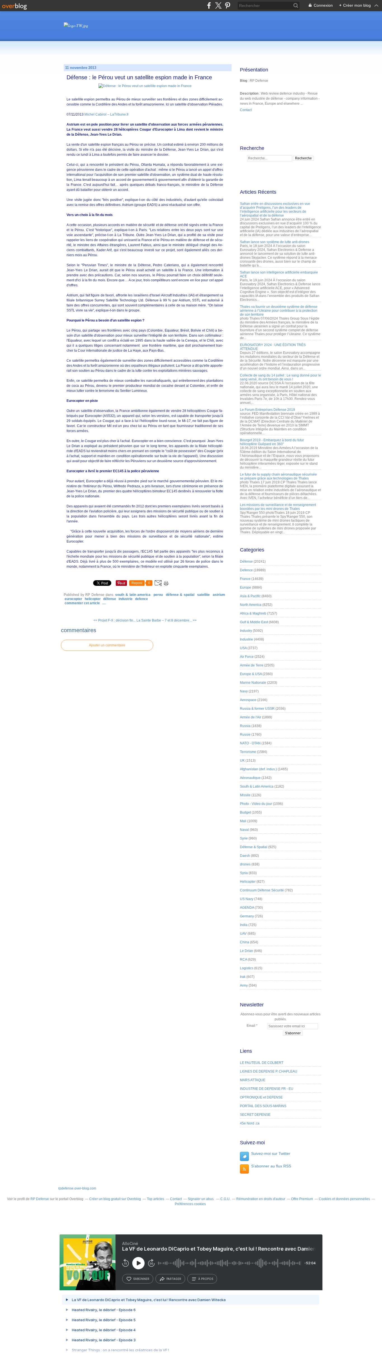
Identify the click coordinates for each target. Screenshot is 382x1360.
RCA (243, 959)
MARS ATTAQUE (252, 1080)
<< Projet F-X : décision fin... (114, 620)
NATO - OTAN (250, 743)
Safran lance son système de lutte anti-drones (274, 242)
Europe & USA (251, 674)
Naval (244, 830)
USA (243, 648)
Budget (245, 812)
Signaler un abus (201, 1199)
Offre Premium (302, 1199)
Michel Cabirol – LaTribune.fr (106, 114)
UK (242, 760)
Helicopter (93, 599)
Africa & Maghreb (253, 613)
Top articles (155, 1199)
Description (249, 93)
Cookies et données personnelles (344, 1199)
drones (245, 864)
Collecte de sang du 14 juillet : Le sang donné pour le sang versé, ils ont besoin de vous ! (280, 377)
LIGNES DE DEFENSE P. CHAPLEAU (268, 1071)
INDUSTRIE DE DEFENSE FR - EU (266, 1089)
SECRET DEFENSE (255, 1115)
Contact (246, 110)
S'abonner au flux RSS (271, 1166)
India (243, 925)
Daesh (245, 856)
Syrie (244, 838)
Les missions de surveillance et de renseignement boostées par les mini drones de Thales (278, 507)
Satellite (203, 595)
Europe (245, 587)
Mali (243, 821)
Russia (245, 726)
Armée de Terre (251, 665)
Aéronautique (250, 778)
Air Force (247, 657)
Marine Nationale (253, 683)
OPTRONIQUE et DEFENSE (261, 1097)
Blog (243, 81)
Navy (244, 691)
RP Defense (39, 1199)
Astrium (219, 595)
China (244, 942)
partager (173, 1278)
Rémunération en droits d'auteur (260, 1199)
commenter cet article (83, 603)
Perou (158, 595)
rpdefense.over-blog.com (77, 1188)
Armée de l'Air (250, 717)
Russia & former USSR (257, 709)
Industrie (126, 599)
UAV (243, 934)
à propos (205, 1278)
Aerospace (248, 700)
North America (250, 605)
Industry (246, 631)
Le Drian (246, 951)
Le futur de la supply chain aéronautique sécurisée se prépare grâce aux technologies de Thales (278, 476)
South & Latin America (132, 595)
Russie (245, 735)
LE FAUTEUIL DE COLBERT (261, 1063)
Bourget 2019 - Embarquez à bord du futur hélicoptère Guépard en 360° (272, 442)
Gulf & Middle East (254, 622)
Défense (109, 599)
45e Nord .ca (250, 1123)
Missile (245, 795)
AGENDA (247, 908)
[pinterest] (227, 5)
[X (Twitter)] (218, 5)
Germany (247, 916)
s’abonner (141, 1278)
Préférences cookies (190, 1204)
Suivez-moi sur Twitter (270, 1153)
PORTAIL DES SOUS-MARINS (263, 1106)
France (245, 579)
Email (251, 1026)
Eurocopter (73, 599)
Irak (243, 977)
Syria (244, 873)
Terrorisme (248, 752)
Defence (141, 599)
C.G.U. (225, 1199)
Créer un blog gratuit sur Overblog (115, 1199)
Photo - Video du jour (256, 804)
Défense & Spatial (180, 595)
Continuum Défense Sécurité (262, 890)
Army (244, 985)
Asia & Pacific (250, 596)
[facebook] (209, 5)
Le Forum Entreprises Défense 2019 (267, 410)
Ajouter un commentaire (107, 645)
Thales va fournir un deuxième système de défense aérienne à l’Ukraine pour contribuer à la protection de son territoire (278, 310)
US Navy (246, 899)
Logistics (246, 968)
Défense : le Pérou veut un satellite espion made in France (139, 77)
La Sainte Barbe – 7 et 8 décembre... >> (166, 620)
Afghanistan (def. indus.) (258, 769)
